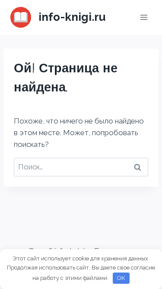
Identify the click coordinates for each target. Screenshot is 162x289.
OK (121, 278)
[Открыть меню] (144, 17)
